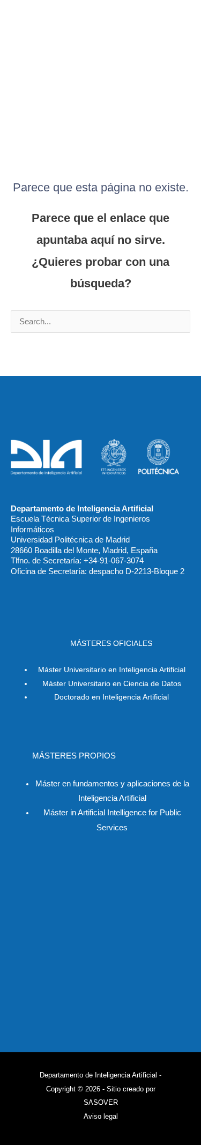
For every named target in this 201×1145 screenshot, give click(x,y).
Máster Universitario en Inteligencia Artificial (111, 670)
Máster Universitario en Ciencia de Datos (111, 684)
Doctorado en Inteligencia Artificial (111, 697)
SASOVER (101, 1102)
